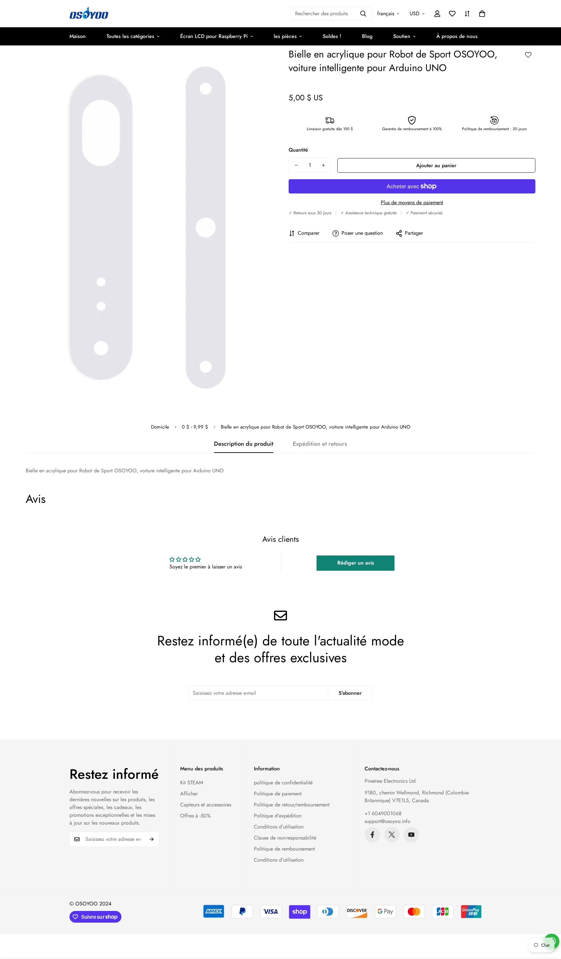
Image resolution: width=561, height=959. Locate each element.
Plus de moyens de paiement (412, 202)
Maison (77, 36)
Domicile (160, 426)
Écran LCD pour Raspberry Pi (214, 36)
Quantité (298, 150)
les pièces (285, 36)
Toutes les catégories (130, 36)
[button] (482, 13)
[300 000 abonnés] (372, 834)
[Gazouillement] (392, 834)
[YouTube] (411, 834)
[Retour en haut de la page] (548, 923)
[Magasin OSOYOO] (88, 14)
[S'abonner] (151, 839)
